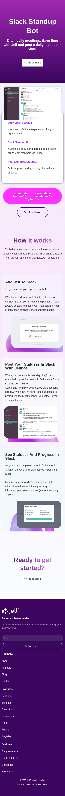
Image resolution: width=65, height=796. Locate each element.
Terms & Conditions (25, 784)
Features (7, 696)
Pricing (5, 729)
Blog (4, 674)
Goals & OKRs (10, 758)
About (5, 661)
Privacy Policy (42, 784)
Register (6, 736)
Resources (8, 716)
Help (4, 723)
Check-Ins (7, 764)
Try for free (32, 196)
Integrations (8, 771)
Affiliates (6, 667)
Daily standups (10, 751)
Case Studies (9, 709)
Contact (6, 681)
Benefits (6, 702)
